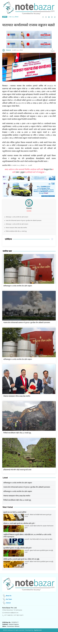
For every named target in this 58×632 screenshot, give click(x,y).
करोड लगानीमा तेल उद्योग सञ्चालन (17, 286)
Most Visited (8, 507)
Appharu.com (38, 630)
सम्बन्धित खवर (7, 251)
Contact (8, 603)
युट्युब (22, 172)
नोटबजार (29, 208)
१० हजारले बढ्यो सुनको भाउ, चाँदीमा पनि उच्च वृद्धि (21, 559)
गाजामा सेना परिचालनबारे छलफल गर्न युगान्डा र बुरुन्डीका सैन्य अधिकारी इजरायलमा (23, 220)
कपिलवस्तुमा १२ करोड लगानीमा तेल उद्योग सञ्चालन (17, 217)
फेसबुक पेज (48, 169)
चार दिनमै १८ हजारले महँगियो (14, 512)
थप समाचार (29, 211)
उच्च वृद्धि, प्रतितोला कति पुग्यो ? (17, 548)
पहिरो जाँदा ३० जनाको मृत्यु (17, 433)
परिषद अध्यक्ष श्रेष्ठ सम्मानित (16, 396)
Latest (5, 478)
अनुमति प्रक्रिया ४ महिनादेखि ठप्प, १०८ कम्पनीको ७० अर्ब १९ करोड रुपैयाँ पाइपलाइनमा (27, 535)
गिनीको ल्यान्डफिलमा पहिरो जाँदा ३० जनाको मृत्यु (16, 231)
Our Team (9, 599)
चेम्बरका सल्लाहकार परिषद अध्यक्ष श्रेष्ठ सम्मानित (16, 227)
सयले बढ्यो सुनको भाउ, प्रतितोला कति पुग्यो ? (19, 523)
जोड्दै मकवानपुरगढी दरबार (17, 469)
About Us (8, 596)
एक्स (17, 172)
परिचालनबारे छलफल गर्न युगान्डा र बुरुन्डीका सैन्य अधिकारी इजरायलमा (26, 322)
